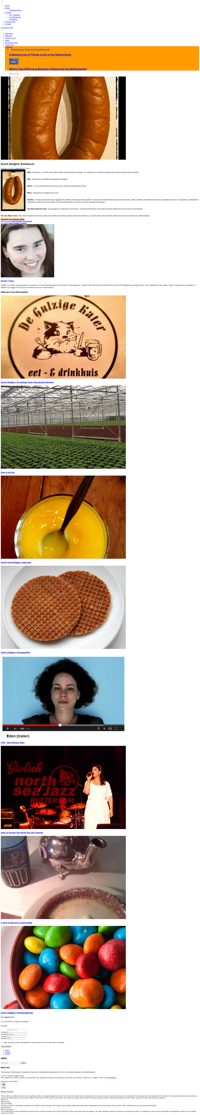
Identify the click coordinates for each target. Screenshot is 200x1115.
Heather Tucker (7, 281)
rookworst (15, 219)
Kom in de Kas (8, 472)
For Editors (13, 19)
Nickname (4, 1034)
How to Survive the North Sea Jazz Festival (22, 832)
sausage (21, 219)
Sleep (7, 40)
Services (8, 12)
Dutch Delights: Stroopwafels (15, 652)
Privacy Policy (10, 22)
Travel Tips (9, 45)
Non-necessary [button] (6, 1107)
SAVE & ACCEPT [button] (7, 1113)
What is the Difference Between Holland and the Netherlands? (48, 69)
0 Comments (17, 168)
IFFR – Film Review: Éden (12, 742)
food (10, 219)
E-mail (3, 1036)
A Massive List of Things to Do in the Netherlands (40, 54)
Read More (112, 1078)
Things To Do (10, 38)
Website (3, 1038)
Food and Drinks (11, 43)
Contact (8, 24)
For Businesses (15, 17)
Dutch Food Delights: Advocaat (16, 562)
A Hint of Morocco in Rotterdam (16, 922)
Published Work (15, 10)
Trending (8, 47)
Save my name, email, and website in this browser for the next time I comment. (33, 1042)
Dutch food (4, 219)
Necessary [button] (4, 1100)
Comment (4, 1032)
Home (7, 6)
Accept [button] (105, 1078)
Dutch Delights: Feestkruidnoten (17, 1012)
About (7, 8)
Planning (8, 36)
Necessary (6, 1102)
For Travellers (14, 15)
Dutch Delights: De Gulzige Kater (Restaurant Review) (27, 382)
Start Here (9, 33)
